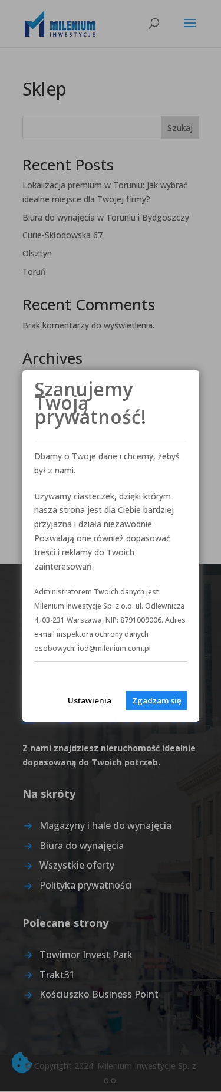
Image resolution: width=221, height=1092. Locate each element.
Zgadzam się (157, 700)
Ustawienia (89, 700)
